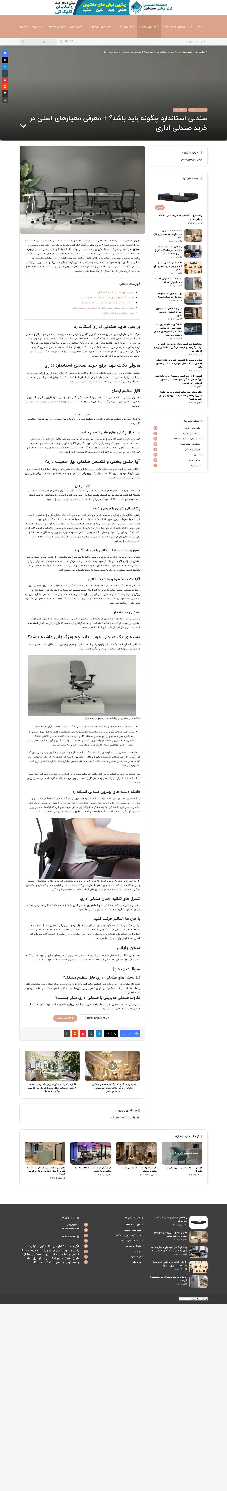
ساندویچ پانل (73, 1224)
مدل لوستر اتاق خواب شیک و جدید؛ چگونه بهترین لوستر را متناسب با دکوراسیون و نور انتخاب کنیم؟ (180, 395)
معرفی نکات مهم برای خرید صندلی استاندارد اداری (107, 297)
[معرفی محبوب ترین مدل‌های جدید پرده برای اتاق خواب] (193, 235)
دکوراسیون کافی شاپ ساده (85, 382)
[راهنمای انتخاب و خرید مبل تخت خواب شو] (198, 1222)
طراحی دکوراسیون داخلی (191, 159)
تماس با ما (201, 41)
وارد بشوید (114, 1117)
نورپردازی (38, 26)
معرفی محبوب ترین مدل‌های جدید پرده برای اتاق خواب (167, 234)
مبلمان (24, 26)
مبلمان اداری (180, 109)
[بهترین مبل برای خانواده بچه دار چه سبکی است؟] (193, 298)
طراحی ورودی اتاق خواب (40, 402)
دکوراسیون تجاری (150, 26)
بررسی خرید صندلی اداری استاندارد (115, 292)
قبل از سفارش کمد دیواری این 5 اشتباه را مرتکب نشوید (169, 312)
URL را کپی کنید (65, 1018)
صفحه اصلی (200, 52)
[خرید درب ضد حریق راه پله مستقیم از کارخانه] (193, 283)
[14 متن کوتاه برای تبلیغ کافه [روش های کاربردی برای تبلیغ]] (193, 267)
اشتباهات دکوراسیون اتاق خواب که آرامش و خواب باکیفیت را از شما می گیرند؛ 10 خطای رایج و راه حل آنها (178, 347)
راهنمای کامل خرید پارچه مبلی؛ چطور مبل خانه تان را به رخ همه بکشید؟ (168, 250)
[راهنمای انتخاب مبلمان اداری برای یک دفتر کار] (182, 1153)
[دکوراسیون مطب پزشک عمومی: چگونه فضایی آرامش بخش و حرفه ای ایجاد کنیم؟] (45, 1153)
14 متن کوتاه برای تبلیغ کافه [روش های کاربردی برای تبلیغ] (167, 266)
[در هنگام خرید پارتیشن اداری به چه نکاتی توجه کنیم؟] (90, 1153)
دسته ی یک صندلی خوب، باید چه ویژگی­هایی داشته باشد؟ (103, 308)
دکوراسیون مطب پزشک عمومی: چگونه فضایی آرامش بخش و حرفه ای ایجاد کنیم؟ (46, 1171)
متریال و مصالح (57, 26)
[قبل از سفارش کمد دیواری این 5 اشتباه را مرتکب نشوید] (193, 313)
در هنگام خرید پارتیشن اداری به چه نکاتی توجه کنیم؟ (93, 1169)
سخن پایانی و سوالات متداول (118, 313)
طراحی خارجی (76, 26)
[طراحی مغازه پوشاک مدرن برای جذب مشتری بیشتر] (136, 1153)
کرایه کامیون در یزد (70, 1228)
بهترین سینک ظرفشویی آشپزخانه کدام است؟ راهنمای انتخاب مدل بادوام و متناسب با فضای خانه (179, 363)
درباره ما (189, 41)
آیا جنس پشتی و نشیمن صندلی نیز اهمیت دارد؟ (108, 303)
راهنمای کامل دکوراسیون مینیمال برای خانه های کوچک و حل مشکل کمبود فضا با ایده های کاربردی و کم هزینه (178, 379)
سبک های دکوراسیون (100, 26)
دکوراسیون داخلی (126, 26)
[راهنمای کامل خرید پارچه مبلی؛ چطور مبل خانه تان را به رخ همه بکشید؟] (193, 251)
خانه (199, 26)
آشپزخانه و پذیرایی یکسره (71, 499)
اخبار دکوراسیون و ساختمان (179, 26)
